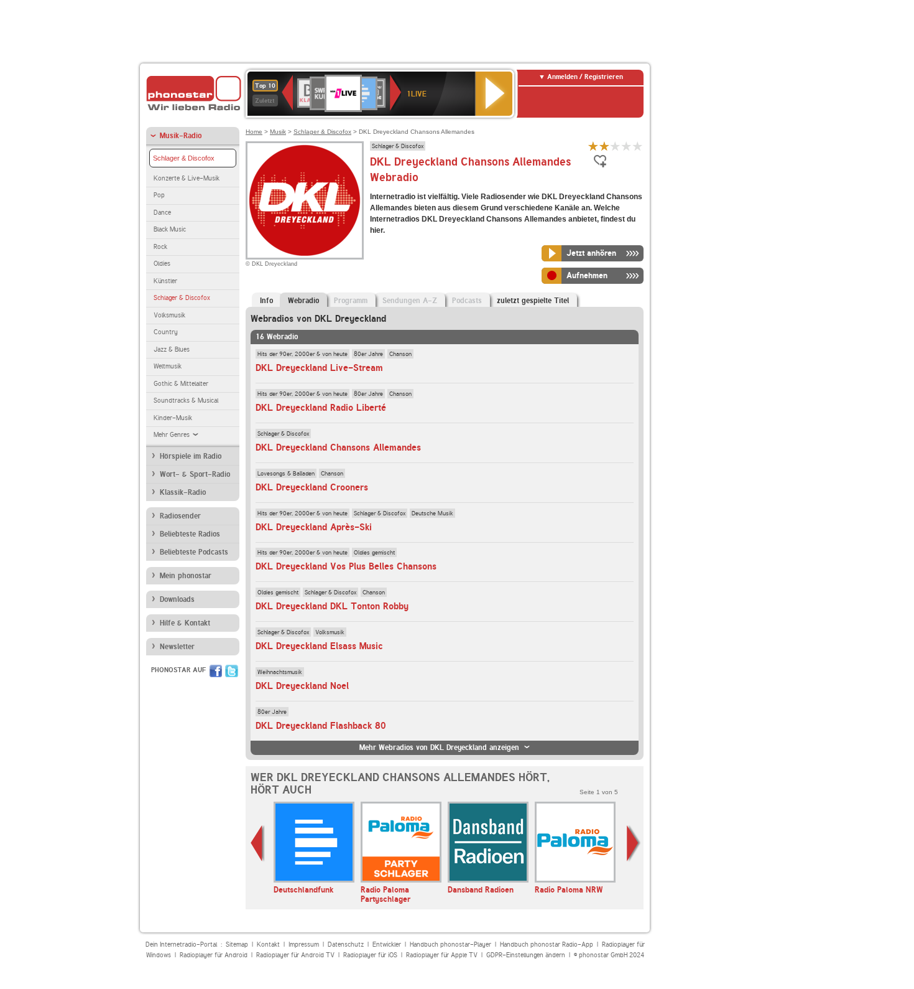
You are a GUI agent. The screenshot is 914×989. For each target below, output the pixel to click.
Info (266, 300)
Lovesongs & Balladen (286, 473)
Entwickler (386, 944)
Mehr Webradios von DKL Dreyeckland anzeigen (439, 747)
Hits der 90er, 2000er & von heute (302, 353)
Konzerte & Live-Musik (186, 178)
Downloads (177, 599)
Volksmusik (169, 315)
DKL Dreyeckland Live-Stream (319, 367)
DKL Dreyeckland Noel (302, 685)
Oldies (162, 264)
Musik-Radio (180, 135)
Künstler (165, 281)
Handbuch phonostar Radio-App (546, 944)
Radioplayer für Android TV (295, 955)
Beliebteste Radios (190, 534)
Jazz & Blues (172, 349)
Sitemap (237, 944)
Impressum (304, 944)
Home (254, 131)
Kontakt (268, 944)
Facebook (216, 671)
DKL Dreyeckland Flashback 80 (321, 725)
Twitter (231, 671)
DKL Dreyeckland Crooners (312, 487)
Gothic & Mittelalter (181, 384)
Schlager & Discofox (184, 158)
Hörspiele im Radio (190, 456)
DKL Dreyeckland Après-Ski (314, 527)
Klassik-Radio (183, 492)
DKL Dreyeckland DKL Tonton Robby (332, 606)
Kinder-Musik (173, 418)
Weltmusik (168, 366)
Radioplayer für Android (213, 955)
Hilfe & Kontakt (185, 623)
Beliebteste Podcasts (194, 552)
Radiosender (180, 516)
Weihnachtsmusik (279, 671)
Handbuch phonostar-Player (450, 944)
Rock (160, 247)
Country (166, 332)
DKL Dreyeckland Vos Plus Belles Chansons (346, 566)
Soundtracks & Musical (186, 400)
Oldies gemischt (374, 552)
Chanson (400, 353)
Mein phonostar (185, 575)
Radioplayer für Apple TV (442, 955)
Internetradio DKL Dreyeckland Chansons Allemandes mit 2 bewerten (604, 146)
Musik (278, 131)
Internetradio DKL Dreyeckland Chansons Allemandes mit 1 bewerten (593, 146)
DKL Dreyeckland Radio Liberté (321, 407)
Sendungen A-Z (409, 300)
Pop (159, 195)
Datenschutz (346, 944)
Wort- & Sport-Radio (195, 474)
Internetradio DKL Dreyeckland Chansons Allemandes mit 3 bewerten (615, 146)
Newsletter (177, 646)
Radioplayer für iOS (370, 955)
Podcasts (467, 300)
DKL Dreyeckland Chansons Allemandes (338, 447)
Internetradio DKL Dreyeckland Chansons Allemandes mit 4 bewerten (626, 146)
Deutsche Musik (432, 513)
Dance (162, 213)
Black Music (170, 229)
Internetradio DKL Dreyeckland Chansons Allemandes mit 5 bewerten (638, 146)
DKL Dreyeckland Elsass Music (319, 646)
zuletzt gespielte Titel (533, 300)
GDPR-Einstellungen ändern (525, 955)
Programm (350, 300)
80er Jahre (368, 353)
